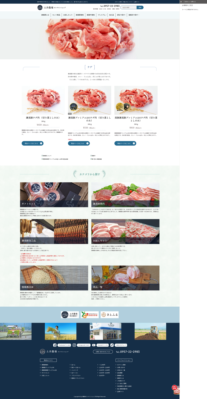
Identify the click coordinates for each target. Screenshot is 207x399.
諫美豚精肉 (99, 203)
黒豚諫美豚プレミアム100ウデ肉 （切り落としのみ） (136, 119)
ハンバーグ (74, 370)
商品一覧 (125, 2)
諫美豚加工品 (29, 240)
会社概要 (119, 373)
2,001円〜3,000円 (104, 370)
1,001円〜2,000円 (104, 367)
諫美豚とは (120, 375)
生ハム (73, 365)
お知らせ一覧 (121, 370)
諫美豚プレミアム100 (48, 367)
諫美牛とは (120, 378)
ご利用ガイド (121, 381)
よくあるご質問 (121, 383)
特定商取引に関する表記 (124, 386)
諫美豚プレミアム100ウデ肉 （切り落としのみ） (89, 119)
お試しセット (100, 240)
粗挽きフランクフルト (77, 378)
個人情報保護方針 (122, 389)
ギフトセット (29, 203)
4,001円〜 (102, 375)
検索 (140, 7)
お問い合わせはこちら (103, 352)
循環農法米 (27, 287)
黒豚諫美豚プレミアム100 (49, 370)
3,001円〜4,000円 (104, 373)
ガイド (130, 2)
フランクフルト (76, 375)
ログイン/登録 (118, 2)
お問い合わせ (121, 367)
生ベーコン (74, 373)
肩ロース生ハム (75, 367)
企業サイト (136, 2)
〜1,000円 (102, 365)
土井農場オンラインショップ (88, 396)
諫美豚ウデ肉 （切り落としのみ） (43, 117)
